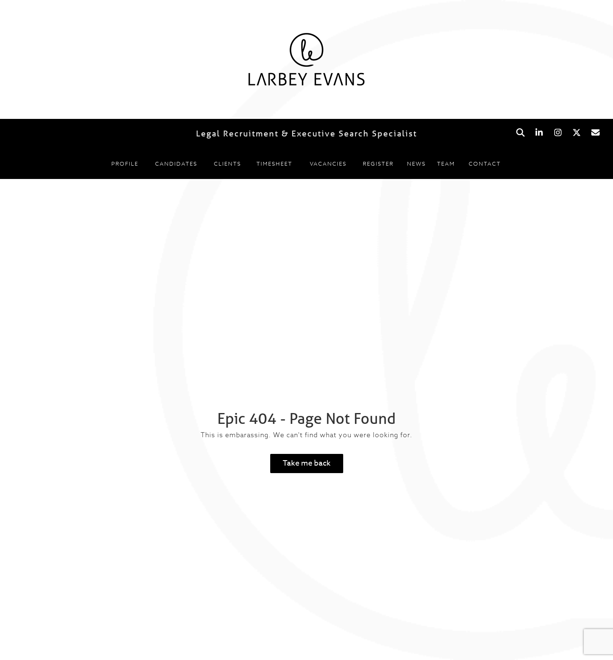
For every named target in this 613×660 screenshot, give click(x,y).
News (416, 163)
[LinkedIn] (539, 133)
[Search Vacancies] (520, 133)
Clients (227, 163)
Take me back (307, 463)
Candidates (176, 163)
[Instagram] (558, 133)
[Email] (595, 133)
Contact (485, 163)
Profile (124, 163)
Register (378, 163)
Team (446, 163)
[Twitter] (576, 133)
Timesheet (274, 163)
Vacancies (328, 163)
